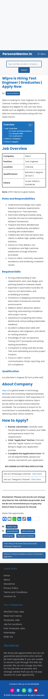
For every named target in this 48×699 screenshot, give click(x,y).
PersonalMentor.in (17, 54)
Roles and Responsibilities (22, 131)
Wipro (5, 390)
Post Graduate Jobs (14, 628)
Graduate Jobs (12, 620)
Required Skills (18, 134)
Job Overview (11, 128)
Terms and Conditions (15, 592)
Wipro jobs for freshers (25, 536)
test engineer (8, 536)
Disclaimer (9, 583)
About (7, 579)
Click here (37, 474)
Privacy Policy (11, 588)
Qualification (17, 136)
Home (7, 575)
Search (24, 70)
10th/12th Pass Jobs (14, 611)
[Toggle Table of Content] (29, 125)
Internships (9, 632)
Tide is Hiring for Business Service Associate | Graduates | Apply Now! (20, 545)
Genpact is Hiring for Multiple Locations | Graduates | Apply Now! (23, 555)
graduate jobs (12, 531)
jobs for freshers (28, 531)
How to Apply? (11, 141)
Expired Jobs (11, 527)
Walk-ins (8, 636)
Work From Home (13, 615)
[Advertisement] (24, 25)
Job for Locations (13, 624)
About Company (12, 138)
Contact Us (10, 596)
